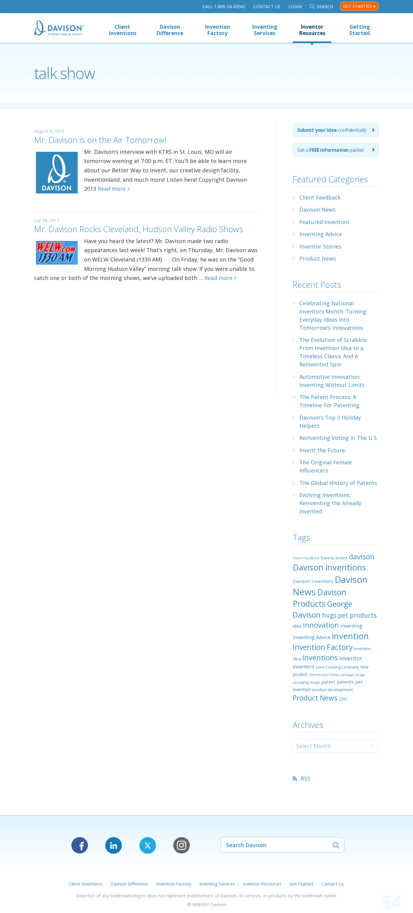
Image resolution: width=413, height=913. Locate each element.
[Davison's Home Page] (59, 29)
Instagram (181, 845)
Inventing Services (264, 30)
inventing (351, 625)
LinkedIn (113, 845)
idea (297, 626)
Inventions (320, 657)
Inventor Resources (312, 30)
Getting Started (359, 30)
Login (295, 6)
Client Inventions (122, 30)
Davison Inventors (313, 581)
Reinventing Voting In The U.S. (338, 437)
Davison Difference (169, 30)
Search (325, 6)
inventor (350, 658)
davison (362, 556)
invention (350, 636)
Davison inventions (329, 567)
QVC (343, 699)
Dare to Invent (334, 557)
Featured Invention (324, 222)
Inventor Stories (320, 246)
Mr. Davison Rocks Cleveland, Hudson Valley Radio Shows (138, 229)
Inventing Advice (320, 234)
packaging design (306, 682)
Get (330, 150)
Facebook (79, 845)
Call (224, 6)
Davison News (317, 209)
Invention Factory (217, 30)
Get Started (357, 6)
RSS (305, 778)
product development (332, 689)
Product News (317, 258)
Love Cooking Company (337, 667)
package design (352, 674)
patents (345, 682)
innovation (321, 625)
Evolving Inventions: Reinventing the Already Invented (330, 503)
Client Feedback (320, 197)
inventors (303, 666)
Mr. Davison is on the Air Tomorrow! (100, 139)
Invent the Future (322, 450)
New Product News (324, 675)
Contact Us (266, 6)
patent (328, 682)
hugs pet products (349, 615)
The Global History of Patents (338, 482)
